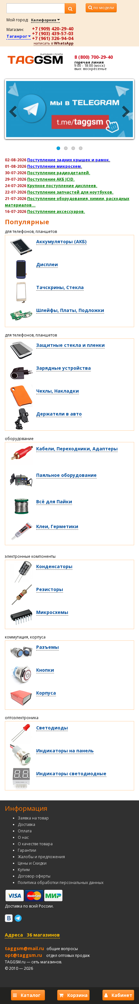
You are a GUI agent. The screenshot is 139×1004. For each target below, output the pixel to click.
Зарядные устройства (63, 368)
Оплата (25, 831)
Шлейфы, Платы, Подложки (70, 310)
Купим (24, 869)
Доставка (26, 824)
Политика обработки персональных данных (60, 882)
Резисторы (49, 589)
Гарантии (27, 850)
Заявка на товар (33, 818)
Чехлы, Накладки (57, 391)
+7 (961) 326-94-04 (52, 38)
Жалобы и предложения (41, 856)
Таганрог (17, 36)
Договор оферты (34, 876)
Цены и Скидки (32, 863)
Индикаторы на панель (65, 751)
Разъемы (47, 647)
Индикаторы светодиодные (71, 773)
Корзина (75, 995)
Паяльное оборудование (66, 475)
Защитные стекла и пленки (70, 345)
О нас (23, 837)
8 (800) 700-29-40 (93, 57)
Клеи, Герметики (57, 526)
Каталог (30, 995)
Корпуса (46, 693)
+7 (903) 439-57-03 (52, 33)
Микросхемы (52, 612)
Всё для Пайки (54, 501)
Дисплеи (47, 264)
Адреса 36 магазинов (32, 935)
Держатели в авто (59, 414)
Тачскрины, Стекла (60, 287)
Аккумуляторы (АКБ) (61, 241)
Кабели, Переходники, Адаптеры (77, 449)
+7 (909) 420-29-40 (52, 28)
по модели (103, 7)
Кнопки (45, 670)
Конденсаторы (54, 566)
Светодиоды (52, 728)
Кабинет (120, 995)
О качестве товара (35, 844)
